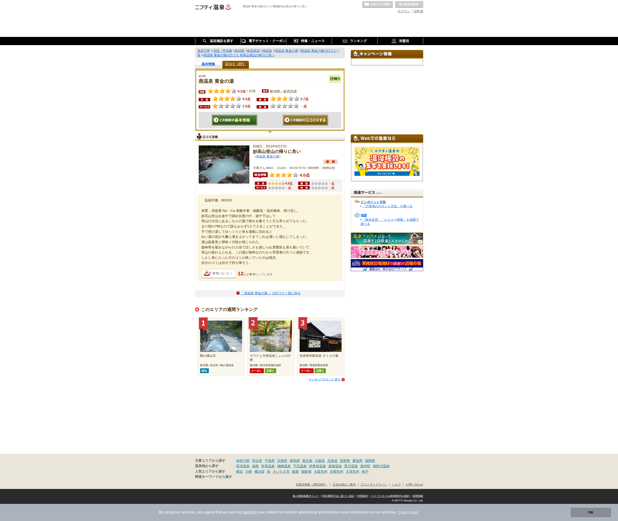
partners (250, 512)
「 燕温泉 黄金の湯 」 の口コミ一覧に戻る (270, 293)
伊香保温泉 (317, 466)
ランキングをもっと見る (324, 379)
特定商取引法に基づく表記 (338, 495)
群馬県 (295, 461)
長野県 (345, 461)
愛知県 (357, 461)
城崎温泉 (284, 466)
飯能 (295, 471)
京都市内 (336, 471)
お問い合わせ (414, 484)
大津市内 (352, 471)
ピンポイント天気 (373, 202)
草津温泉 (243, 466)
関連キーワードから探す (213, 477)
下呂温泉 (300, 466)
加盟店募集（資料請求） (312, 484)
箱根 (255, 466)
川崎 (248, 471)
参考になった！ (223, 273)
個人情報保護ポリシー (306, 495)
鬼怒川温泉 (381, 466)
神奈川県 (243, 461)
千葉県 (270, 461)
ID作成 (418, 11)
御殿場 (306, 471)
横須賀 (259, 471)
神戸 (365, 471)
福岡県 (370, 461)
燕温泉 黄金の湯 (267, 156)
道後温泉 (335, 466)
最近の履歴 (409, 4)
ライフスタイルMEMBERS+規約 (390, 495)
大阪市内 (320, 471)
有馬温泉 (268, 466)
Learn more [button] (408, 512)
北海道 (332, 461)
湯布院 (365, 466)
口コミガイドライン (374, 484)
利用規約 (362, 495)
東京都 (307, 461)
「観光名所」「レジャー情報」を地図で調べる (390, 222)
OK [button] (590, 512)
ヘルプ (396, 484)
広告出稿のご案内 (344, 484)
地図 (364, 215)
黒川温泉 (351, 466)
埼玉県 (257, 461)
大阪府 (320, 461)
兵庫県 (282, 461)
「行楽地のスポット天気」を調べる (387, 206)
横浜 (239, 471)
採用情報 (418, 495)
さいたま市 (281, 471)
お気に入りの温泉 (377, 4)
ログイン (404, 11)
